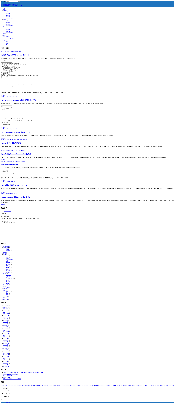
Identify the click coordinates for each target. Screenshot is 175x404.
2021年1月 (5, 312)
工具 (7, 269)
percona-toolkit (124, 385)
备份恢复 (8, 24)
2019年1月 (5, 341)
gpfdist (21, 385)
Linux (4, 26)
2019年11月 (6, 333)
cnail (9, 51)
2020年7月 (5, 320)
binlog (4, 385)
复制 (18, 139)
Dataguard (8, 275)
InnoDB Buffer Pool (49, 385)
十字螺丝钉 (10, 182)
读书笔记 (5, 299)
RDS (7, 257)
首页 (4, 9)
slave (144, 385)
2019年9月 (5, 335)
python (131, 385)
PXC (129, 385)
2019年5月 (5, 336)
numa (111, 385)
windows (8, 291)
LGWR (90, 385)
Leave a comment (17, 51)
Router (7, 258)
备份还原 (8, 16)
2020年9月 (5, 317)
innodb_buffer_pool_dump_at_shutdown (69, 385)
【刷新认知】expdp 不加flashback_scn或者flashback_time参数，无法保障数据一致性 (23, 372)
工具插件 (8, 15)
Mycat (7, 255)
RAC (7, 277)
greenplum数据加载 (38, 385)
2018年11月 (6, 343)
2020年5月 (5, 323)
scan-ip (142, 385)
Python (4, 33)
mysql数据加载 (107, 385)
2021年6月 (5, 308)
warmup (169, 385)
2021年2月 (5, 310)
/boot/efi (2, 385)
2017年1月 (5, 364)
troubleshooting (9, 18)
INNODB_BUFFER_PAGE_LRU (58, 385)
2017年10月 (6, 356)
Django (7, 287)
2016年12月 (6, 366)
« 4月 (2, 401)
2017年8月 (5, 358)
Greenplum (5, 28)
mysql (96, 385)
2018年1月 (5, 351)
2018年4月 (5, 350)
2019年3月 (5, 338)
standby (153, 385)
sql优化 (147, 385)
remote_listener (138, 385)
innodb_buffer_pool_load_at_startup (83, 385)
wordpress (5, 288)
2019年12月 (6, 331)
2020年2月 (5, 328)
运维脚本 (8, 272)
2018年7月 (5, 348)
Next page (9, 211)
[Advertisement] (87, 232)
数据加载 (8, 31)
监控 (4, 35)
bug (6, 385)
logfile (92, 385)
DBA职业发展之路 (7, 375)
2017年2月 (5, 363)
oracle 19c (118, 385)
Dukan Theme (9, 402)
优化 (7, 11)
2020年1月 (5, 330)
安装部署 (8, 13)
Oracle (4, 19)
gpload (24, 385)
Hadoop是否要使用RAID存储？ (10, 374)
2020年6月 (5, 322)
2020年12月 (6, 313)
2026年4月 (5, 305)
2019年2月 (5, 340)
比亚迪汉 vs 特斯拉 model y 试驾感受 (12, 379)
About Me (5, 44)
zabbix (172, 385)
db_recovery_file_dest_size (12, 385)
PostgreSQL (6, 284)
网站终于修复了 (7, 377)
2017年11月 (6, 354)
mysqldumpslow (102, 385)
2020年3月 (5, 327)
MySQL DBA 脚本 (10, 38)
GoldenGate (8, 276)
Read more (3, 95)
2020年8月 (5, 318)
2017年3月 (5, 361)
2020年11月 (6, 315)
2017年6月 (5, 359)
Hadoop (5, 252)
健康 (7, 41)
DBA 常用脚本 (6, 36)
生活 (4, 40)
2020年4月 (5, 325)
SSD (151, 385)
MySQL (5, 10)
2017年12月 (6, 353)
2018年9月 (5, 345)
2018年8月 (5, 346)
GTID (45, 385)
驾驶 (7, 296)
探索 (7, 43)
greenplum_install (29, 385)
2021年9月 (5, 307)
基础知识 (8, 262)
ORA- (114, 385)
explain (18, 385)
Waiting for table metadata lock (161, 385)
